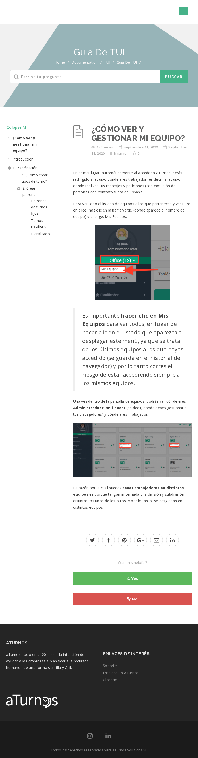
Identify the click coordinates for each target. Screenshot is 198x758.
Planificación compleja (40, 236)
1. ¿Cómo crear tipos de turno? (34, 178)
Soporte (110, 665)
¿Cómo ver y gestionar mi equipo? (25, 144)
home (60, 62)
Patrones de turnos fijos (39, 207)
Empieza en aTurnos (121, 672)
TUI (107, 62)
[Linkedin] (108, 736)
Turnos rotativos (38, 223)
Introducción (23, 159)
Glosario (110, 679)
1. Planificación (25, 167)
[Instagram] (89, 736)
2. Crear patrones (29, 191)
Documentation (84, 62)
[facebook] (109, 540)
